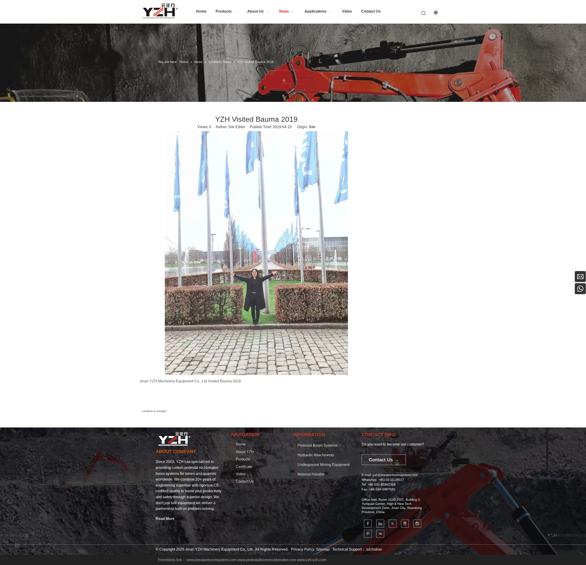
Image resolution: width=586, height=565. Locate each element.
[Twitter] (392, 523)
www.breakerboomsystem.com (211, 560)
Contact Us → (384, 459)
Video (240, 474)
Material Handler (311, 474)
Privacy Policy (302, 549)
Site (312, 127)
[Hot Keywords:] (423, 13)
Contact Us (245, 481)
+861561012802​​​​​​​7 (391, 479)
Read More (165, 519)
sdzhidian (374, 549)
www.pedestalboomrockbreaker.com (266, 560)
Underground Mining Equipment (324, 465)
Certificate (244, 467)
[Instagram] (417, 523)
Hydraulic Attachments (316, 455)
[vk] (380, 534)
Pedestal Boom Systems (317, 445)
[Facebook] (368, 523)
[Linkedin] (380, 523)
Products (243, 459)
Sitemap (323, 549)
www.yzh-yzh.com (311, 560)
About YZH (245, 452)
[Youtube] (405, 523)
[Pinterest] (368, 534)
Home (241, 444)
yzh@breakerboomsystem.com (395, 475)
